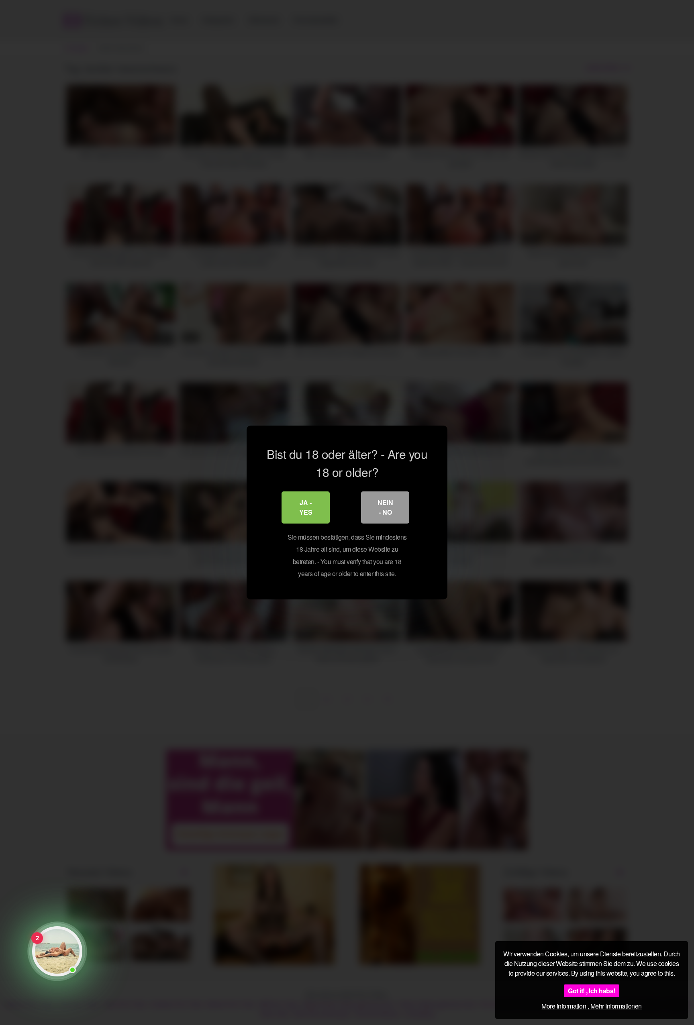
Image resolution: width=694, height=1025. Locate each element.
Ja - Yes (305, 507)
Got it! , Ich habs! (591, 990)
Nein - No (385, 507)
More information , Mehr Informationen (591, 1006)
